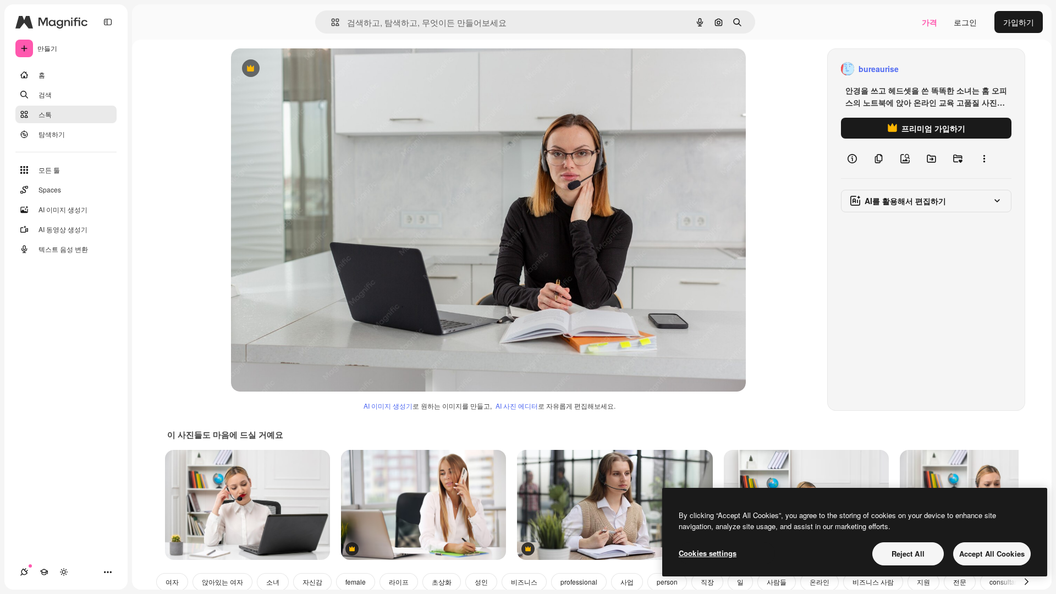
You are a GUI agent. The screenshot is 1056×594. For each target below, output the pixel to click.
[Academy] (44, 572)
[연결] (24, 572)
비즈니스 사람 (873, 581)
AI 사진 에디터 (517, 405)
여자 (172, 581)
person (667, 581)
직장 (707, 581)
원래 (294, 69)
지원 (923, 581)
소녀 (272, 581)
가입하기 (1018, 22)
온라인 (819, 581)
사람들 (777, 581)
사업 (627, 581)
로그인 (965, 22)
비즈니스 (524, 581)
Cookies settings (707, 553)
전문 (959, 581)
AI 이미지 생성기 (388, 405)
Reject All (908, 553)
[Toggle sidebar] (108, 22)
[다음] (1026, 582)
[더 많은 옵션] (984, 158)
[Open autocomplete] (331, 22)
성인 (481, 581)
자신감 (312, 581)
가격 (929, 22)
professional (578, 581)
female (355, 581)
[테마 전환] (64, 572)
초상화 (442, 581)
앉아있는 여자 (222, 581)
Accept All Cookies (992, 553)
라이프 (399, 581)
